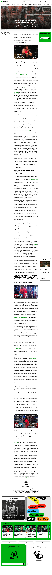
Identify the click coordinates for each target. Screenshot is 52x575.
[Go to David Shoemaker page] (3, 517)
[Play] (7, 528)
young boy (16, 92)
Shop (42, 542)
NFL (14, 4)
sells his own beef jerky (26, 211)
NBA (12, 4)
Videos (42, 1)
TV (19, 4)
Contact (9, 542)
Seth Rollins (30, 180)
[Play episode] (35, 536)
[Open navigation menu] (50, 2)
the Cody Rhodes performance (24, 129)
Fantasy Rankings (8, 4)
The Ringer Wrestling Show (29, 536)
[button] (26, 2)
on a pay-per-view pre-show (19, 73)
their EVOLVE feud (21, 74)
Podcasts (46, 1)
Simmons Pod (30, 4)
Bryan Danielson (23, 180)
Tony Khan (21, 162)
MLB (17, 4)
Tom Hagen (16, 394)
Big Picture (39, 4)
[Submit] (49, 38)
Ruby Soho (36, 179)
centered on (24, 90)
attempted (35, 244)
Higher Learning (49, 4)
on (27, 74)
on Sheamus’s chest (26, 130)
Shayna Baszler (16, 180)
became (15, 183)
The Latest (3, 4)
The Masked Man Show (5, 536)
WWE (4, 513)
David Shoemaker (7, 517)
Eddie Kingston (31, 179)
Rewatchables (35, 4)
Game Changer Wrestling (30, 183)
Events (26, 4)
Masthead (26, 542)
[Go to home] (4, 1)
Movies (22, 4)
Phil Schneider (7, 32)
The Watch (44, 4)
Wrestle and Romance (18, 93)
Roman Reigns (33, 340)
